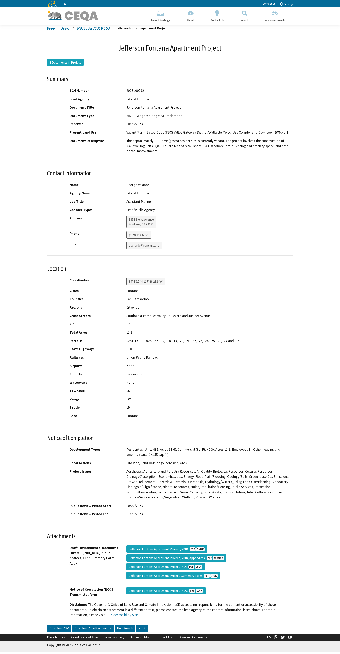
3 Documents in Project (65, 62)
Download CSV (59, 628)
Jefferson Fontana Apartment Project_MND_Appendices (176, 558)
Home (51, 28)
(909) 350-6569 (139, 235)
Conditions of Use (84, 637)
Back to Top (56, 637)
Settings (288, 4)
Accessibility (140, 637)
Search (244, 20)
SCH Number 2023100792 (93, 28)
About (190, 20)
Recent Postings (160, 20)
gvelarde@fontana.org (144, 245)
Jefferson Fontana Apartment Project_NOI (165, 567)
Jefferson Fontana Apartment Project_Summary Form (173, 576)
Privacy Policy (114, 637)
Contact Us (269, 3)
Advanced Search (275, 20)
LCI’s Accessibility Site (122, 615)
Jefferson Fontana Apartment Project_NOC (165, 591)
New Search (125, 628)
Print (142, 628)
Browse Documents (193, 637)
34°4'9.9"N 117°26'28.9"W (146, 281)
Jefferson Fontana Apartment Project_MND (166, 549)
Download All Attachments (93, 628)
